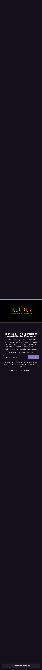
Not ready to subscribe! (20, 370)
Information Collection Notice (22, 364)
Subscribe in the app (22, 666)
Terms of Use (30, 362)
